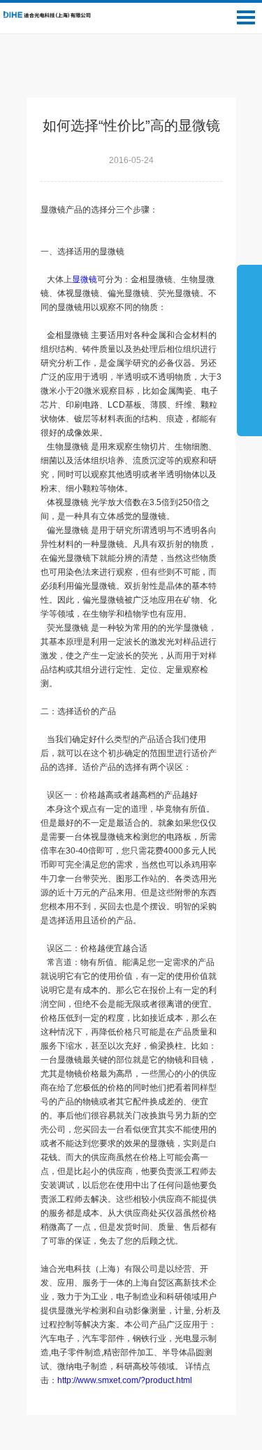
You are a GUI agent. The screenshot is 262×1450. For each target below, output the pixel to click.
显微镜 (84, 279)
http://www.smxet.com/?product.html (129, 1380)
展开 (249, 349)
